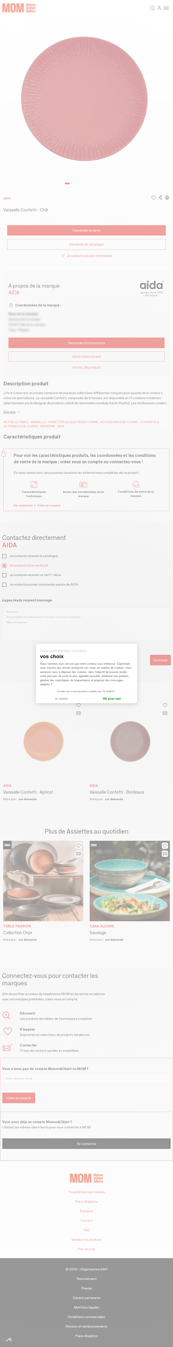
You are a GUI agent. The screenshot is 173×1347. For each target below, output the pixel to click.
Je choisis (61, 698)
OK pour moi (112, 698)
